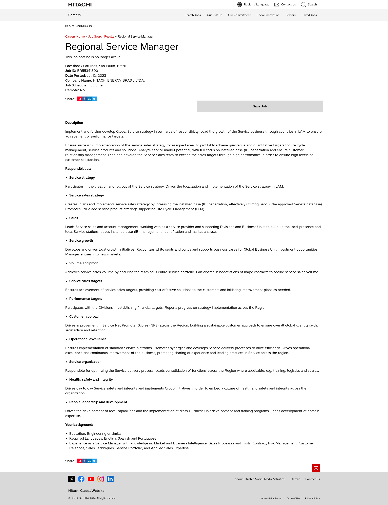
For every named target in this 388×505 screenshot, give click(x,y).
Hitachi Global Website (86, 491)
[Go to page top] (316, 468)
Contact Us (312, 479)
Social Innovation (268, 15)
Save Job (260, 106)
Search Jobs (193, 15)
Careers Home (75, 36)
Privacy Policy (312, 498)
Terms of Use (293, 498)
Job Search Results (101, 36)
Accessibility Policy (271, 498)
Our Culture (214, 15)
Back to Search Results (78, 25)
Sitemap (295, 479)
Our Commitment (239, 15)
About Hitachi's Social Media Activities (260, 479)
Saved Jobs (309, 15)
